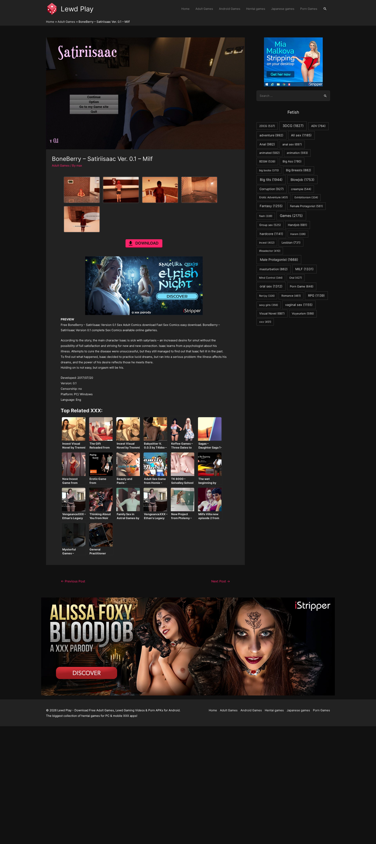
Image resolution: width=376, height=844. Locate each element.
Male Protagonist (279, 259)
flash (265, 216)
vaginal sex (299, 305)
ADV (318, 126)
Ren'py (267, 295)
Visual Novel (272, 313)
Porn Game (301, 286)
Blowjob (302, 180)
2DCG (267, 126)
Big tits (271, 180)
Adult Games (204, 9)
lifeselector (269, 250)
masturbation (273, 269)
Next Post (220, 581)
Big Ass (292, 161)
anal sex (292, 144)
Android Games (229, 9)
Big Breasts (298, 170)
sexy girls (268, 304)
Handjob (297, 225)
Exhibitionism (306, 197)
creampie (301, 189)
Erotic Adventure (273, 197)
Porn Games (308, 9)
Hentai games (255, 9)
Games (291, 216)
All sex (301, 135)
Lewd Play (77, 9)
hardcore (271, 234)
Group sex (270, 225)
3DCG (293, 126)
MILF (304, 269)
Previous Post (73, 581)
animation (297, 153)
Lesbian (291, 242)
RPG (316, 295)
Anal (267, 144)
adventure (271, 135)
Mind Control (271, 277)
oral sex (271, 286)
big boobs (269, 170)
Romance (291, 295)
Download (146, 243)
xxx (265, 321)
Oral (295, 277)
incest (267, 242)
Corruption (271, 189)
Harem (298, 234)
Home (185, 9)
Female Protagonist (306, 206)
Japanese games (282, 9)
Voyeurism (303, 313)
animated (269, 153)
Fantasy (271, 206)
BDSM (267, 161)
